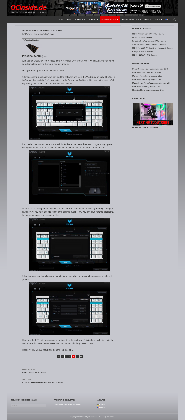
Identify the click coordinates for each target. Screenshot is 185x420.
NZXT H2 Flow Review (142, 37)
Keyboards (45, 30)
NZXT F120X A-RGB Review (144, 55)
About (146, 19)
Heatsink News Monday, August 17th (148, 90)
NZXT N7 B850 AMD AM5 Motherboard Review (152, 48)
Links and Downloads (130, 19)
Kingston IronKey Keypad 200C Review (149, 41)
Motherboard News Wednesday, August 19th (151, 83)
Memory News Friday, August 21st (147, 76)
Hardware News (140, 63)
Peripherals (56, 30)
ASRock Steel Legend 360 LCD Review (149, 44)
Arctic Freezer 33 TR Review (34, 371)
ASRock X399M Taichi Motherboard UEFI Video (42, 380)
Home (61, 19)
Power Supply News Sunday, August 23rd (150, 69)
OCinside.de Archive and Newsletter (67, 405)
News (69, 19)
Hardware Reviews (108, 19)
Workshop (79, 19)
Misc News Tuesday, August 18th (146, 86)
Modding (92, 19)
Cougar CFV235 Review (142, 51)
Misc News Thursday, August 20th (146, 79)
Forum (157, 19)
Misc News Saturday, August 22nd (146, 72)
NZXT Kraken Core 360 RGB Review (148, 34)
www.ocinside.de (94, 417)
